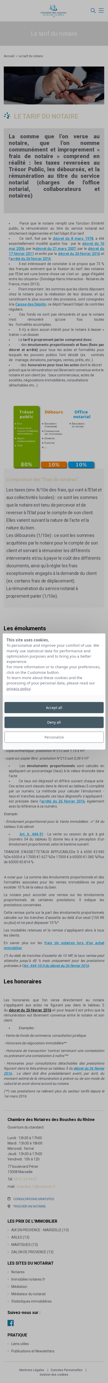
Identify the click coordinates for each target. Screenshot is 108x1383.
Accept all (54, 707)
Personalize (54, 736)
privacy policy (18, 688)
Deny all (54, 722)
